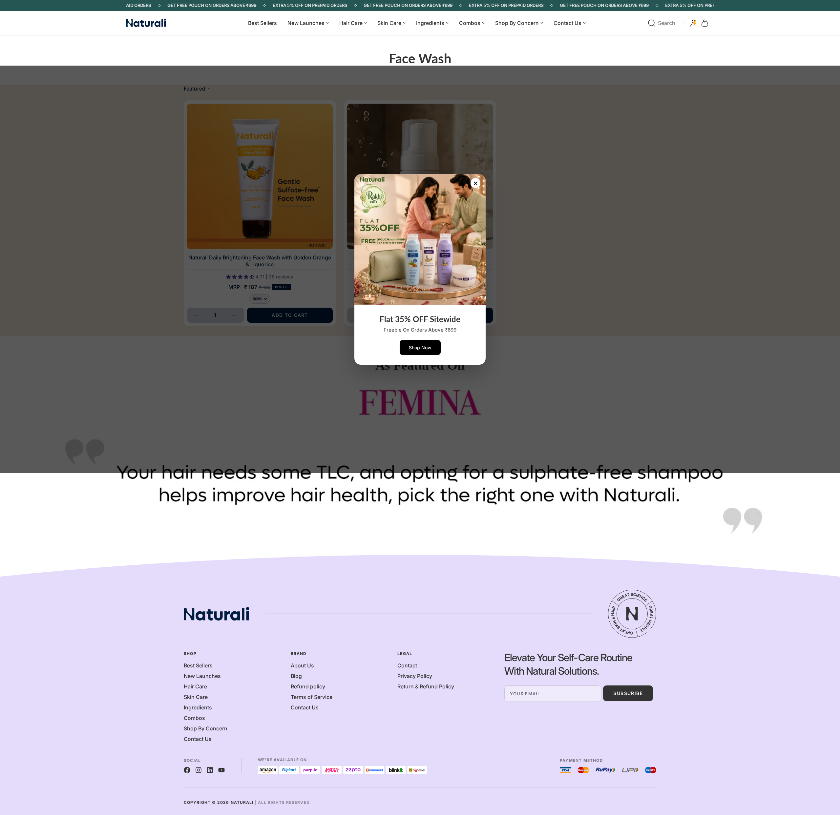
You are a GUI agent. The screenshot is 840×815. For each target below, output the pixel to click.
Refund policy (308, 686)
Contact (407, 665)
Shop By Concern (517, 23)
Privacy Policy (414, 676)
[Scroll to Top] (827, 779)
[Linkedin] (210, 770)
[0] (705, 23)
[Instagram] (198, 770)
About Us (302, 665)
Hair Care (351, 23)
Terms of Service (311, 697)
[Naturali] (154, 23)
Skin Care (389, 23)
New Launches (306, 23)
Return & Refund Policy (425, 686)
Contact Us (567, 23)
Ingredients (430, 23)
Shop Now (420, 347)
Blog (296, 676)
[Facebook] (187, 770)
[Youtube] (221, 770)
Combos (469, 23)
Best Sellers (262, 23)
